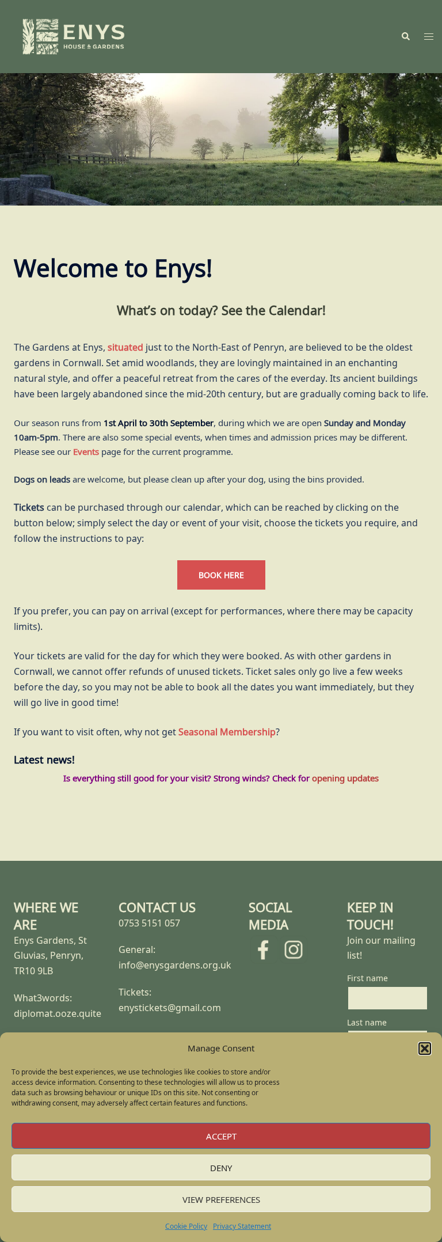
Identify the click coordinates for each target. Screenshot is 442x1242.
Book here (221, 574)
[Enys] (74, 35)
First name (367, 978)
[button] (424, 1048)
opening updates (345, 778)
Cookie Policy (186, 1226)
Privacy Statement (242, 1226)
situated (125, 347)
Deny (221, 1167)
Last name (367, 1022)
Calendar (295, 310)
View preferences (221, 1199)
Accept (221, 1136)
